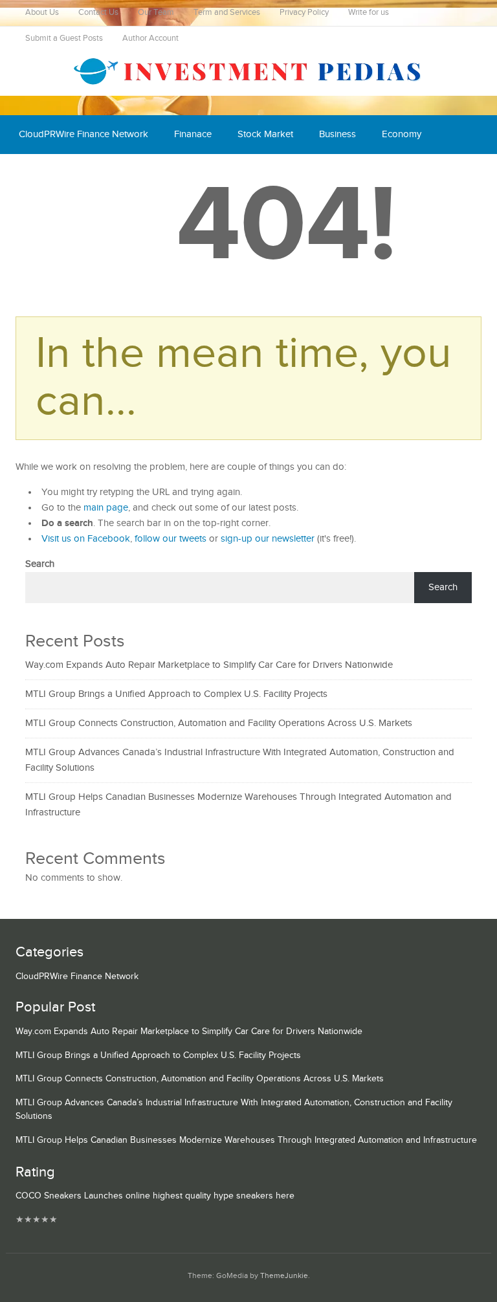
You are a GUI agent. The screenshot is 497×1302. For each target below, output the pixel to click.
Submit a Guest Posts (64, 38)
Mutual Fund (138, 173)
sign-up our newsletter (268, 538)
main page (105, 507)
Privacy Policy (304, 12)
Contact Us (98, 12)
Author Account (150, 38)
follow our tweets (170, 538)
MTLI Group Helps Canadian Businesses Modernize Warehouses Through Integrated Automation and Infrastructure (246, 1140)
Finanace (193, 134)
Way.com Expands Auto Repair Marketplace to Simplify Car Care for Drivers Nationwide (209, 664)
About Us (42, 12)
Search (39, 563)
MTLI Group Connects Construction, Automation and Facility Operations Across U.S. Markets (218, 723)
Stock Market (265, 134)
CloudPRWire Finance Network (83, 134)
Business (337, 134)
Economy (401, 134)
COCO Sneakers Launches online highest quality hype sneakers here (155, 1196)
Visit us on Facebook (85, 538)
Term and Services (226, 12)
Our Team (156, 12)
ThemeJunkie (284, 1276)
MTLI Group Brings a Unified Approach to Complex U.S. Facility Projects (176, 694)
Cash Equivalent (52, 173)
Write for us (368, 12)
